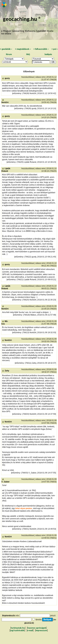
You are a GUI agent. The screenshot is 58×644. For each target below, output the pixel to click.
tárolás (39, 619)
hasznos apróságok (37, 628)
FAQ (28, 54)
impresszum (41, 631)
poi (54, 49)
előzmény (17, 93)
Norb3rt (5, 102)
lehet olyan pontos (23, 508)
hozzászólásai (27, 77)
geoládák (6, 49)
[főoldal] (4, 5)
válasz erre (40, 77)
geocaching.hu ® (22, 19)
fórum (9, 54)
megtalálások (23, 49)
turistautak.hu (18, 628)
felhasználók (41, 49)
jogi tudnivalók (17, 631)
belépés (48, 54)
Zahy (7, 371)
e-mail (30, 631)
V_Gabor (5, 482)
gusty (7, 78)
